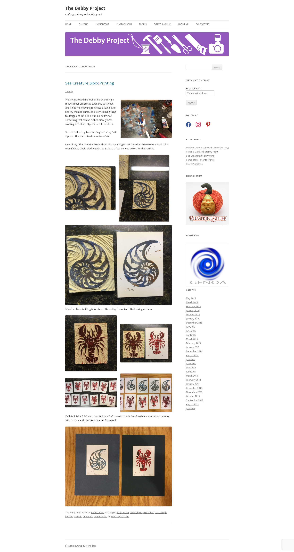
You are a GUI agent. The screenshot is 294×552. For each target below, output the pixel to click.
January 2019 (192, 310)
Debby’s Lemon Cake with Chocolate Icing (207, 147)
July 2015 (190, 326)
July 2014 (190, 359)
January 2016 (192, 318)
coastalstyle (161, 512)
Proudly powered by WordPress (80, 545)
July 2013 (190, 408)
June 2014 (191, 363)
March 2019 (192, 302)
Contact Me (202, 24)
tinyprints (88, 516)
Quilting (83, 24)
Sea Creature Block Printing (89, 83)
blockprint (148, 512)
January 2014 (192, 383)
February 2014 (193, 379)
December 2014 (194, 351)
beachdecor (136, 512)
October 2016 (193, 314)
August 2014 (192, 355)
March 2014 (192, 375)
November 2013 (194, 392)
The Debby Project (85, 8)
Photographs (124, 24)
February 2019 (193, 306)
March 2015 (192, 339)
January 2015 (192, 347)
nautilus (78, 516)
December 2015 (194, 322)
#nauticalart (123, 512)
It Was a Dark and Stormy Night (202, 151)
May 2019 (191, 298)
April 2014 (191, 371)
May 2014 (191, 367)
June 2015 (191, 330)
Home (68, 24)
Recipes (142, 24)
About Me (183, 24)
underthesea (100, 516)
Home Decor (102, 24)
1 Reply (69, 91)
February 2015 (193, 343)
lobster (69, 516)
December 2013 (194, 387)
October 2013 (193, 396)
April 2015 (191, 334)
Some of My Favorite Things (200, 159)
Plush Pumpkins (194, 163)
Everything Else (162, 24)
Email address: (193, 88)
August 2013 (192, 404)
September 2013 (194, 400)
